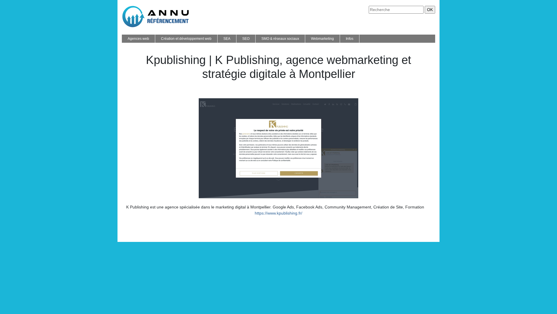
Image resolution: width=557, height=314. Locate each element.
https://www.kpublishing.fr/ (278, 213)
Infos (349, 39)
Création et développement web (186, 39)
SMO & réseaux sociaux (280, 39)
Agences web (138, 39)
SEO (245, 39)
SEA (226, 39)
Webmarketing (322, 39)
